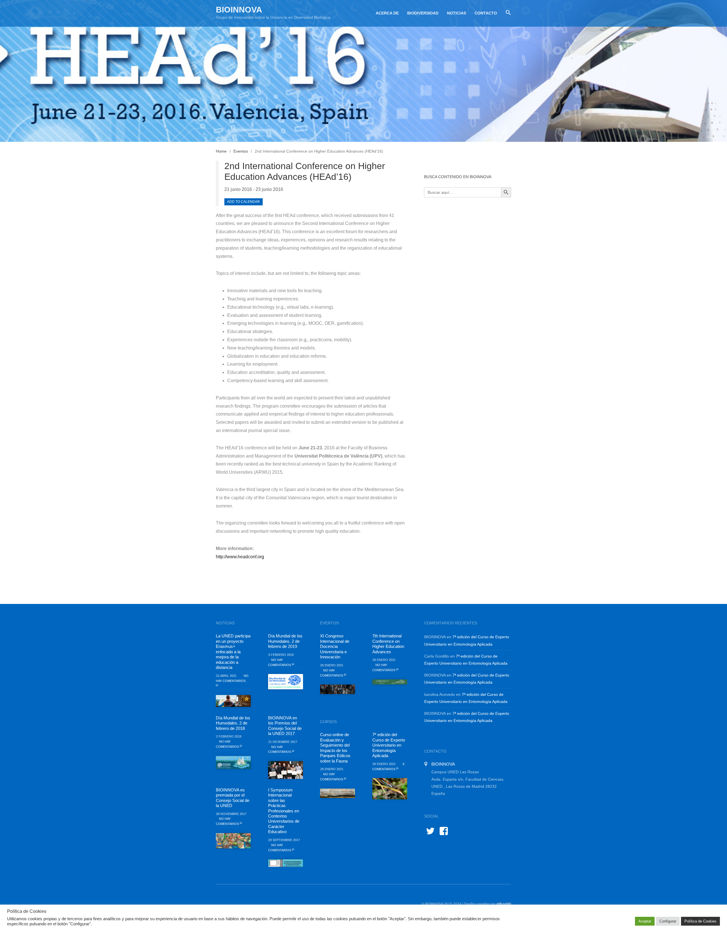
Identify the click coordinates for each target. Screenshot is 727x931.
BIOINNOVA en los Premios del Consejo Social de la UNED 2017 (285, 725)
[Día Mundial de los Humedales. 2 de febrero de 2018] (233, 762)
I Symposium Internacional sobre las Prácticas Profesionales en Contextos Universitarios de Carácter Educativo (283, 810)
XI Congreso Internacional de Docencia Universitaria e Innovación (334, 646)
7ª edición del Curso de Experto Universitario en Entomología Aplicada (388, 745)
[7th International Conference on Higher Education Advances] (389, 682)
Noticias (456, 13)
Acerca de (387, 13)
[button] (506, 12)
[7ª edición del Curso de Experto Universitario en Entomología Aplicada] (389, 788)
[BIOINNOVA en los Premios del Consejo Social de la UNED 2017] (285, 770)
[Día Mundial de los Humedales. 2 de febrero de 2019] (285, 681)
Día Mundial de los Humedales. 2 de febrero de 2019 (285, 641)
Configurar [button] (667, 921)
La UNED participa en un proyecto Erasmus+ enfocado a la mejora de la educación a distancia (233, 651)
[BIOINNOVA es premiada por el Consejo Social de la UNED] (233, 840)
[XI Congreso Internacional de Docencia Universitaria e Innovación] (337, 689)
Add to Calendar (243, 202)
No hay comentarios (232, 678)
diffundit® (503, 904)
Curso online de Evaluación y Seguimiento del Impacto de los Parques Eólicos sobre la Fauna (335, 747)
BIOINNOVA (239, 9)
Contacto (486, 13)
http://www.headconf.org (240, 556)
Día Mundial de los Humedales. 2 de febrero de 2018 (233, 723)
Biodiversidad (422, 13)
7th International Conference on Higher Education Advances (388, 643)
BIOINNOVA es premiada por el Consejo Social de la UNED (232, 797)
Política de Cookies (700, 921)
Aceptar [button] (644, 921)
